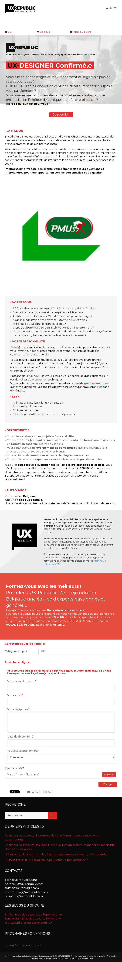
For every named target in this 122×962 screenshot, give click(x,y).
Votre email (15, 701)
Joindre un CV (14, 774)
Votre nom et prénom (21, 687)
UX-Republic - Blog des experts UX (28, 928)
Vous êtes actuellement (23, 757)
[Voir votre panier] (107, 8)
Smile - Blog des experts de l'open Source (33, 920)
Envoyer (107, 790)
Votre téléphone (18, 715)
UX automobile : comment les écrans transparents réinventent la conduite (56, 860)
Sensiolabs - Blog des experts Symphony (33, 924)
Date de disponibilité (20, 743)
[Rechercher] (52, 822)
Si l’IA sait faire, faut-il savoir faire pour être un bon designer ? (46, 866)
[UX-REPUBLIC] (21, 8)
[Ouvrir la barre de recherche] (111, 8)
